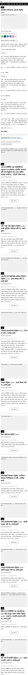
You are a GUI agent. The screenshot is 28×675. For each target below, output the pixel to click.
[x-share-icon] (5, 37)
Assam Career (9, 141)
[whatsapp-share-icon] (2, 37)
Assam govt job (17, 141)
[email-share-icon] (13, 37)
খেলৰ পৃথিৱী (8, 4)
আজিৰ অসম (3, 4)
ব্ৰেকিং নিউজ (21, 4)
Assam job (3, 141)
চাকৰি (12, 4)
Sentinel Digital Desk (6, 31)
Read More (14, 201)
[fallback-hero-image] (14, 155)
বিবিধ (17, 4)
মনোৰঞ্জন (25, 4)
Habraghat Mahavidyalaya (6, 144)
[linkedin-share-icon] (10, 37)
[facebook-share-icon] (8, 37)
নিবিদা (14, 4)
